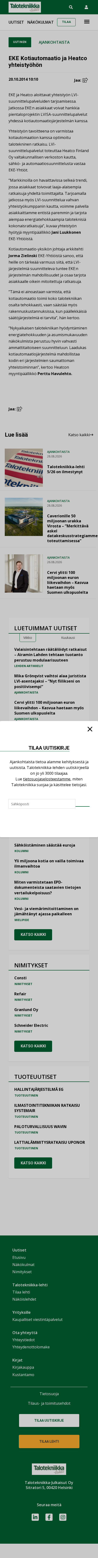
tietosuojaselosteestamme (46, 779)
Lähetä (82, 806)
